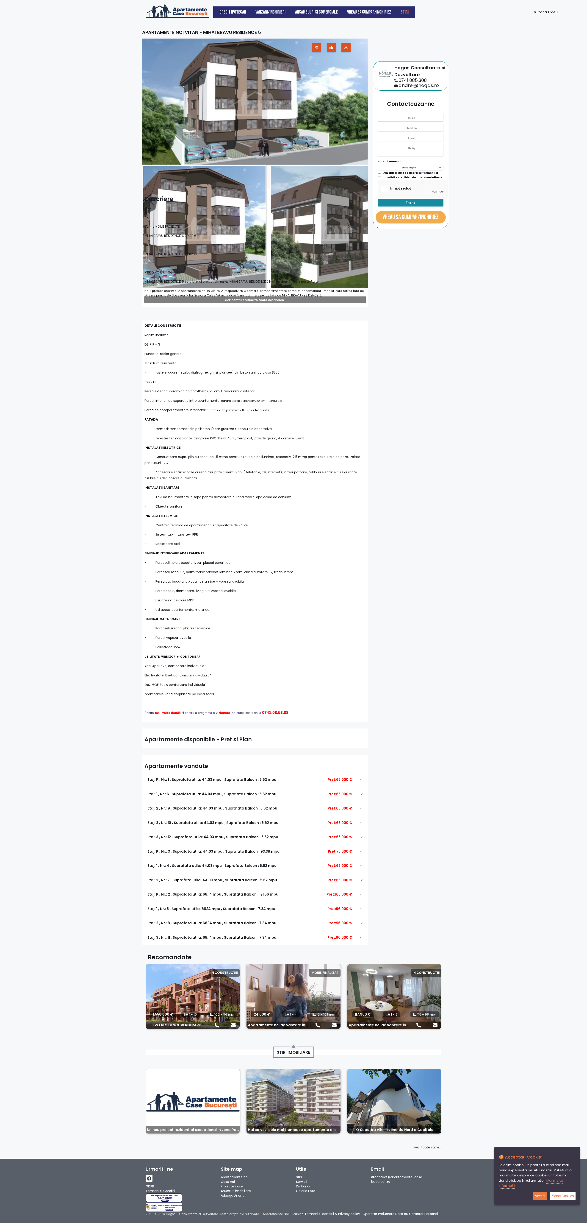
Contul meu (547, 12)
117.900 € (363, 1014)
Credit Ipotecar (232, 12)
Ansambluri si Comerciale (316, 12)
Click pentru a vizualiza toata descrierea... (255, 300)
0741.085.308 (413, 80)
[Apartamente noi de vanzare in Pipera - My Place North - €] (394, 996)
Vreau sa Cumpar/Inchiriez (369, 12)
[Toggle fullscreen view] (316, 47)
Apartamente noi (234, 1177)
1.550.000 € (163, 1014)
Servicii (301, 1181)
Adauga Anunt (232, 1195)
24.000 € (262, 1014)
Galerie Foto (305, 1191)
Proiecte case (232, 1186)
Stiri (405, 12)
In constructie (224, 972)
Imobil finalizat (324, 972)
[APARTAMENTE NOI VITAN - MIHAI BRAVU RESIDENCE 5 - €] (255, 102)
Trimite (410, 202)
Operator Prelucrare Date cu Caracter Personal (400, 1214)
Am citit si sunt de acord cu (412, 175)
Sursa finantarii (389, 161)
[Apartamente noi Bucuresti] (177, 10)
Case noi (228, 1181)
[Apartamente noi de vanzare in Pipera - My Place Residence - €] (293, 996)
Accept (540, 1196)
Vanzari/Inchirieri (270, 12)
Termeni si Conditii (160, 1191)
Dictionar (303, 1186)
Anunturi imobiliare (236, 1191)
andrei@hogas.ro (419, 85)
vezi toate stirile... (427, 1147)
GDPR (150, 1186)
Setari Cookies (563, 1196)
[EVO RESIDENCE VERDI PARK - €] (193, 996)
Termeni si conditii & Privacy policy (332, 1214)
